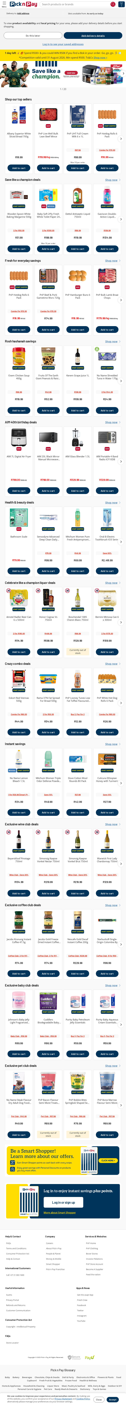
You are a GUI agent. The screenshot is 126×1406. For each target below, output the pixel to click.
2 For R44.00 (107, 392)
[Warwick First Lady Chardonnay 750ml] (107, 839)
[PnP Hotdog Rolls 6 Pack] (107, 114)
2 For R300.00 (48, 230)
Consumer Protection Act (17, 1253)
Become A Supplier (94, 1269)
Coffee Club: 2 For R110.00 (19, 956)
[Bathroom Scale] (19, 517)
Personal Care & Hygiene (29, 1389)
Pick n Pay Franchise (55, 1269)
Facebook (81, 1305)
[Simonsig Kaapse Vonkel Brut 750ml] (77, 839)
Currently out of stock (78, 652)
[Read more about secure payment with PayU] (81, 1357)
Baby (7, 1377)
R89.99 (78, 230)
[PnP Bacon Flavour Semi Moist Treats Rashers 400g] (48, 1080)
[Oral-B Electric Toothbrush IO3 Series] (107, 517)
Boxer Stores (92, 1253)
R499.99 (48, 633)
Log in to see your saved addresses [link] (63, 44)
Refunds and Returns (15, 1305)
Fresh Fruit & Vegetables (50, 1380)
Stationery (85, 1389)
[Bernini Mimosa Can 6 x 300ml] (107, 598)
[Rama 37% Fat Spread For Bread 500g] (48, 678)
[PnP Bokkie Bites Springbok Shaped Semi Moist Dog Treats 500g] (77, 1080)
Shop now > (100, 57)
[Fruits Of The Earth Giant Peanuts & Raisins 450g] (48, 356)
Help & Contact (13, 1258)
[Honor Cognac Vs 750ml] (48, 598)
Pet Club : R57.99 (48, 1116)
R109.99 (107, 230)
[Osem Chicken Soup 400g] (19, 356)
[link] (23, 13)
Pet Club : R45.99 (19, 1116)
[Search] (112, 4)
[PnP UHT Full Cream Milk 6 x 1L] (77, 114)
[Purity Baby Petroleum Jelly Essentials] (77, 1000)
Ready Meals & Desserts (66, 1389)
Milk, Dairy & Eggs (96, 1385)
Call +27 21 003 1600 (15, 1275)
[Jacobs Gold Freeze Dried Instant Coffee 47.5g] (48, 920)
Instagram (82, 1315)
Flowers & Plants (106, 1377)
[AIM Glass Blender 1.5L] (77, 437)
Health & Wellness (88, 1380)
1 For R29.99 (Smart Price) (19, 794)
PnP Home (91, 1243)
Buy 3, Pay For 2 (78, 714)
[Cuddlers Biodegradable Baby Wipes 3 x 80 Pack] (48, 1000)
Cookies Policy (83, 1398)
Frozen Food (71, 1380)
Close (99, 1399)
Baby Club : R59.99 (19, 1036)
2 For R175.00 (107, 633)
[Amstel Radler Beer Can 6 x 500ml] (19, 598)
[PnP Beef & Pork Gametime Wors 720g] (48, 275)
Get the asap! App (85, 1294)
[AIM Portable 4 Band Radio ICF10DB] (107, 437)
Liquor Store (53, 1385)
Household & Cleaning (33, 1385)
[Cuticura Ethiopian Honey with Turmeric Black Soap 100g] (107, 759)
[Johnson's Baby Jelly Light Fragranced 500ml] (19, 1000)
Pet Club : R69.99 (77, 1116)
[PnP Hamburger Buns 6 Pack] (77, 275)
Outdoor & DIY (115, 1385)
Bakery (16, 1377)
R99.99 (19, 392)
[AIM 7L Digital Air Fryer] (19, 437)
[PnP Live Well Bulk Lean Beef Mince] (48, 114)
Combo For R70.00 (107, 150)
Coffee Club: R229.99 (77, 956)
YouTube (81, 1321)
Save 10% (48, 794)
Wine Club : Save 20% (18, 875)
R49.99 (78, 553)
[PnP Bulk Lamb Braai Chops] (107, 275)
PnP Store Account (94, 1264)
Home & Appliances (11, 1385)
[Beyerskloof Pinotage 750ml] (19, 839)
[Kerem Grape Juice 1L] (77, 356)
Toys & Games (99, 1389)
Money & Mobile (53, 1258)
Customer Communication (18, 1310)
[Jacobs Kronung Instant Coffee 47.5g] (19, 920)
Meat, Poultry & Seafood (73, 1385)
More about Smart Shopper (60, 1212)
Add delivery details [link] (93, 35)
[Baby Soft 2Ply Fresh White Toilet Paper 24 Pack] (48, 194)
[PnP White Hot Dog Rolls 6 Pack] (107, 678)
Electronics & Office (86, 1377)
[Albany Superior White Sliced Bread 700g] (19, 114)
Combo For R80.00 (19, 714)
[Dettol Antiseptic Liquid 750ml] (77, 194)
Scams (9, 1294)
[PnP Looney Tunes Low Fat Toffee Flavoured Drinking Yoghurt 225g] (77, 678)
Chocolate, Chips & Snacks (47, 1377)
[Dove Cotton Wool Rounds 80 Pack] (77, 759)
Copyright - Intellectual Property (20, 1326)
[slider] (63, 76)
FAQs (8, 1243)
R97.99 (78, 150)
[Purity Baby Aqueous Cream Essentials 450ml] (107, 1000)
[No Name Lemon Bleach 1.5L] (19, 759)
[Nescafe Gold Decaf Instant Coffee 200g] (77, 920)
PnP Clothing (92, 1248)
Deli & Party (68, 1377)
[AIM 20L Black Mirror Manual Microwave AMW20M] (48, 437)
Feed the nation (93, 1274)
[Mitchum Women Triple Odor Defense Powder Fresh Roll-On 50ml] (48, 759)
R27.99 (78, 794)
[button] (4, 4)
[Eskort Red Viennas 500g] (19, 678)
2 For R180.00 (19, 633)
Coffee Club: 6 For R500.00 (107, 956)
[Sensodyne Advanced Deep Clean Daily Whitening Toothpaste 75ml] (48, 517)
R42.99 (48, 392)
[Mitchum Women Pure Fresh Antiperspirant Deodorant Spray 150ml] (77, 517)
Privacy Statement (63, 1398)
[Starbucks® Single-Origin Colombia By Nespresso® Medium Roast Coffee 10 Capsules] (107, 920)
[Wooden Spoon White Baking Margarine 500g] (19, 194)
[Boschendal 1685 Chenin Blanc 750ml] (77, 598)
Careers (49, 1243)
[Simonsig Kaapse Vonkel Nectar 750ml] (48, 839)
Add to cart (18, 168)
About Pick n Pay (53, 1248)
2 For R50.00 (18, 230)
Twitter (80, 1310)
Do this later (33, 35)
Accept (112, 1399)
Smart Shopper (53, 1264)
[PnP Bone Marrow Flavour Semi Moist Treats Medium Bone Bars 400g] (107, 1080)
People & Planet (53, 1253)
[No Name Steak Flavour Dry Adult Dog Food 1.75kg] (19, 1080)
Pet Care (48, 1389)
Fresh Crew (82, 1300)
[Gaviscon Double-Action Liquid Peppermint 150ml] (107, 194)
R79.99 (48, 553)
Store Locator (12, 1342)
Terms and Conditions (16, 1248)
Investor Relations (94, 1258)
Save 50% (107, 553)
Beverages (27, 1377)
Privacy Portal (12, 1300)
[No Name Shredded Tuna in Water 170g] (107, 356)
